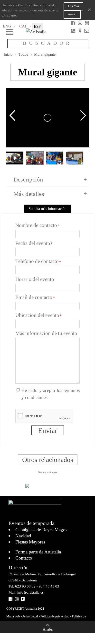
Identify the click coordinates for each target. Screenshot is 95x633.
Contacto (23, 558)
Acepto (72, 14)
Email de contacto (33, 297)
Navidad (23, 535)
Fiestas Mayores (30, 541)
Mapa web (13, 616)
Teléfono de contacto (37, 261)
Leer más (73, 6)
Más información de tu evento (46, 333)
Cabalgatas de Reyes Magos (41, 529)
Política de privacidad (54, 616)
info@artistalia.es (30, 592)
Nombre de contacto (36, 225)
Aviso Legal (30, 616)
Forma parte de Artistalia (38, 551)
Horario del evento (34, 279)
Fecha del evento (32, 243)
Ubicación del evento (37, 315)
